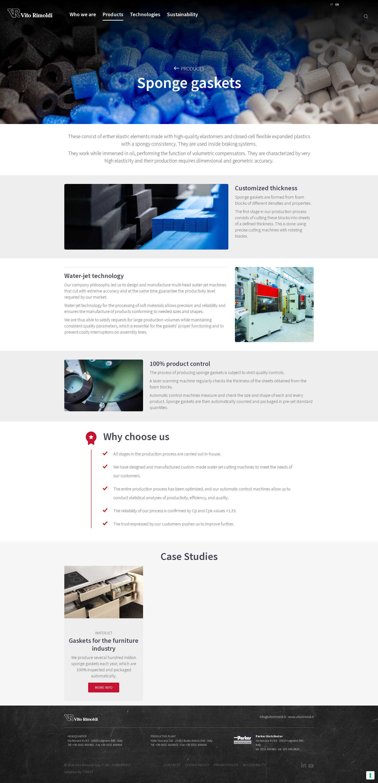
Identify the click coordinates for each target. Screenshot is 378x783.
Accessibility (254, 765)
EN (337, 4)
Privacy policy (226, 765)
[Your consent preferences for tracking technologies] (370, 775)
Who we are (83, 14)
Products (113, 14)
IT (331, 4)
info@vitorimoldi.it (273, 717)
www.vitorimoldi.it (301, 717)
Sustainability (182, 14)
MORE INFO (103, 687)
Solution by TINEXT (79, 772)
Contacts (172, 765)
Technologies (145, 14)
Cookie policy (197, 765)
